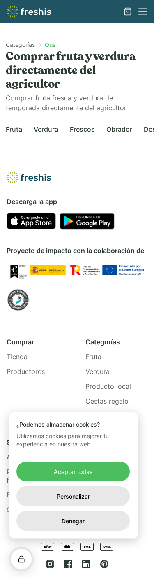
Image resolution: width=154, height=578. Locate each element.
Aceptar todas (73, 471)
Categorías (20, 44)
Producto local (108, 386)
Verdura (46, 129)
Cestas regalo (107, 401)
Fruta (14, 129)
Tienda (17, 357)
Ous (50, 44)
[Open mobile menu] (142, 11)
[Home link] (29, 12)
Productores (26, 371)
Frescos (82, 129)
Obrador (119, 129)
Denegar (73, 521)
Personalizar (73, 496)
